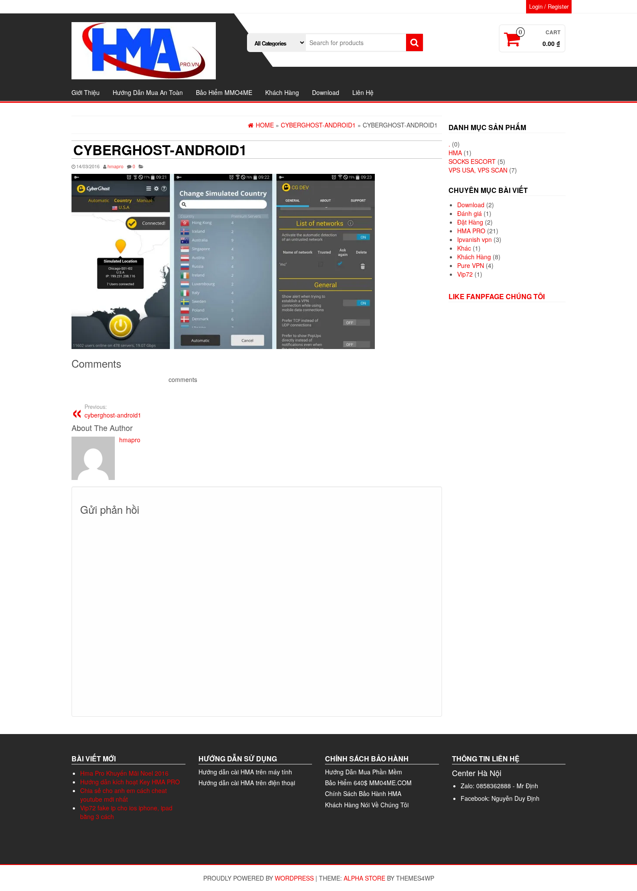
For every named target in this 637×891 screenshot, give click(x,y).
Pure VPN (470, 265)
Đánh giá (469, 213)
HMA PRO (471, 230)
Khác (464, 248)
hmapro (115, 166)
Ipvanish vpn (474, 239)
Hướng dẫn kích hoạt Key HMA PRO (130, 781)
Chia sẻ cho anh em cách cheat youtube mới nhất (123, 794)
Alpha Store (364, 878)
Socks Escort (472, 161)
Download (325, 92)
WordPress (294, 878)
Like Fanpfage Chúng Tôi (496, 296)
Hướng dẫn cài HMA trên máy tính (245, 771)
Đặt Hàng (470, 222)
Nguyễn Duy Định (515, 798)
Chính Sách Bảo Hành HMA (363, 793)
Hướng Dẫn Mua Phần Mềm (363, 771)
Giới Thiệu (86, 92)
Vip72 (465, 274)
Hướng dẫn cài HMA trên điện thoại (246, 782)
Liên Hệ (363, 92)
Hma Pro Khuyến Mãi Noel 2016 (124, 773)
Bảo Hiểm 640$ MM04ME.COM (368, 782)
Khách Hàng (282, 92)
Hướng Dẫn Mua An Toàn (148, 92)
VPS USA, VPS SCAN (477, 170)
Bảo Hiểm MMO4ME (224, 92)
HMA (455, 152)
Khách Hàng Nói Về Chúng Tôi (367, 804)
